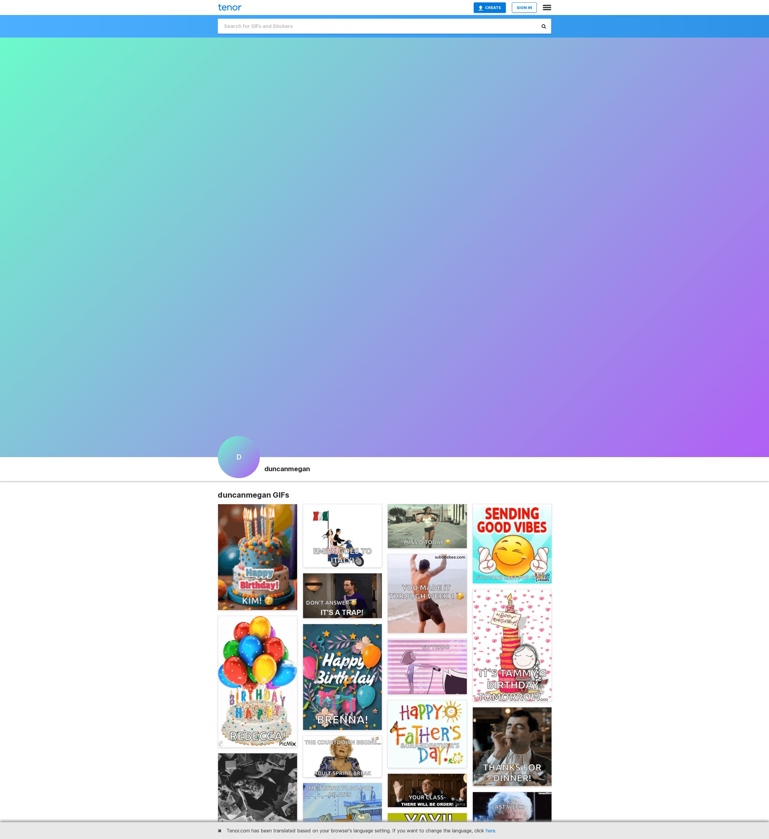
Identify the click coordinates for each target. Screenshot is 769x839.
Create (493, 7)
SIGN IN (524, 7)
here (490, 831)
